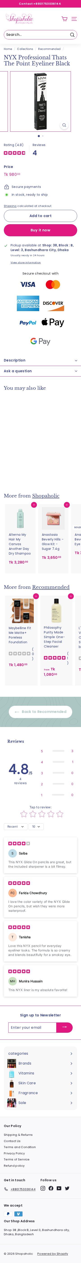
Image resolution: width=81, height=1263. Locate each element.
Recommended (49, 49)
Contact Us (12, 1141)
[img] (14, 153)
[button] (57, 750)
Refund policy (14, 1166)
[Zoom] (64, 125)
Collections (25, 49)
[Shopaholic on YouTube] (59, 1188)
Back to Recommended (43, 711)
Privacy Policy (14, 1153)
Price (8, 166)
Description (14, 360)
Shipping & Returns (18, 1135)
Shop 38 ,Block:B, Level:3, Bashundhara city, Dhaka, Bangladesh (37, 1232)
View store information (26, 262)
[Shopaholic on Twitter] (67, 1188)
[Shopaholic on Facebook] (51, 1188)
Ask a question (18, 371)
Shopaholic (45, 496)
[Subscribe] (64, 1027)
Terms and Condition (20, 1147)
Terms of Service (17, 1159)
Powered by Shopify (52, 1254)
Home (8, 49)
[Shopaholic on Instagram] (42, 1188)
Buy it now (40, 230)
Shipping (10, 206)
